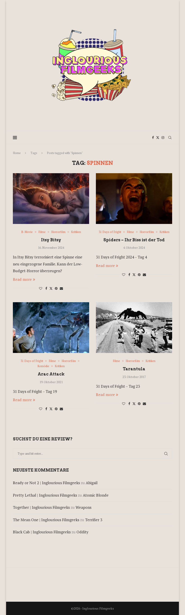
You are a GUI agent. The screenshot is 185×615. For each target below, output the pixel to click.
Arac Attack (51, 374)
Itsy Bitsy (51, 239)
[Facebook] (153, 137)
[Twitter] (157, 137)
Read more (22, 279)
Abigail (91, 482)
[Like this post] (40, 288)
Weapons (83, 507)
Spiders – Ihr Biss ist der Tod (134, 239)
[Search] (170, 137)
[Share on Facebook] (46, 288)
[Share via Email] (61, 288)
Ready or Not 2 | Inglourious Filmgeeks (46, 482)
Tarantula (134, 368)
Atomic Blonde (96, 495)
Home (17, 153)
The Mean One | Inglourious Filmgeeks (46, 519)
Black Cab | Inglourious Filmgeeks (42, 531)
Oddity (82, 531)
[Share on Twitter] (51, 288)
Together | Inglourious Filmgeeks (41, 507)
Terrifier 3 (93, 519)
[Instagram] (163, 137)
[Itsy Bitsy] (51, 198)
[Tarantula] (134, 327)
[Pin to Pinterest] (56, 288)
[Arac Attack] (51, 327)
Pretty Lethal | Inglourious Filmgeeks (45, 495)
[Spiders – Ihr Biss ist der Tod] (134, 198)
